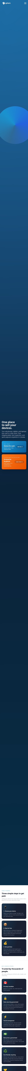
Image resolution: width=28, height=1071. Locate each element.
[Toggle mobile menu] (25, 3)
